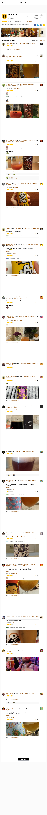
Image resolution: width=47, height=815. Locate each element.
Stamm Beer (14, 573)
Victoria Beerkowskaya (11, 140)
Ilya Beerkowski (9, 84)
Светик (7, 296)
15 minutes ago (8, 49)
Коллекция (14, 59)
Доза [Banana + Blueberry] (28, 376)
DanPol (7, 228)
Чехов (13, 622)
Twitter (38, 25)
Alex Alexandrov (10, 650)
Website (44, 25)
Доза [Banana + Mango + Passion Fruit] (25, 296)
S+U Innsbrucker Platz (18, 141)
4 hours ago (8, 400)
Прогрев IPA (23, 650)
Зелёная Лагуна (23, 693)
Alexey (7, 183)
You (44, 40)
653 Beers (29, 21)
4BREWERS (32, 43)
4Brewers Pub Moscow (17, 320)
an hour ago (8, 119)
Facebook (35, 25)
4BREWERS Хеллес (25, 616)
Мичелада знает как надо (26, 84)
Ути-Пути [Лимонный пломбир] (23, 183)
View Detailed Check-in (16, 49)
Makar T (8, 406)
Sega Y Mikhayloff (10, 480)
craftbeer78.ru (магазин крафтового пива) (21, 409)
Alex (7, 451)
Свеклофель (19, 228)
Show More (23, 759)
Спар (13, 489)
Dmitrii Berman (9, 316)
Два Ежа (31, 451)
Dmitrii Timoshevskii (10, 55)
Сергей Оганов (9, 43)
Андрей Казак (9, 363)
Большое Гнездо (19, 532)
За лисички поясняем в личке (29, 55)
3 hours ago (8, 275)
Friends (40, 40)
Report (15, 178)
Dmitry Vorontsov (10, 616)
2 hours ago (8, 238)
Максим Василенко (11, 244)
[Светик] (14, 702)
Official (40, 21)
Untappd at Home (17, 56)
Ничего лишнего (24, 43)
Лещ (13, 717)
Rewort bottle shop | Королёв (18, 536)
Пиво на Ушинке (15, 88)
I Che (7, 532)
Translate (8, 251)
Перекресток (15, 187)
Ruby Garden (17, 451)
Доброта (23, 708)
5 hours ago (8, 595)
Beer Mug (14, 253)
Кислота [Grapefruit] (24, 316)
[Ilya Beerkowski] (14, 174)
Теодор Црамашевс (11, 376)
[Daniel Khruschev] (14, 475)
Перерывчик (24, 480)
